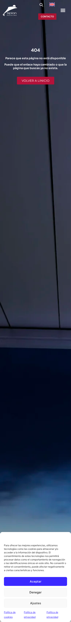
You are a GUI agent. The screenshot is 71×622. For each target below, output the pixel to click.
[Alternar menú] (62, 10)
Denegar (35, 592)
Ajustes (35, 603)
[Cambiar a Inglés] (52, 4)
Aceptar (35, 581)
